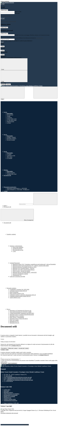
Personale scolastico (11, 288)
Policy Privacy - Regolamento (17, 317)
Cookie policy (7, 389)
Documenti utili (7, 222)
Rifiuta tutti (12, 348)
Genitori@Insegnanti (15, 263)
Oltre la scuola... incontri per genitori (21, 271)
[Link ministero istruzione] (7, 2)
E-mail (16, 35)
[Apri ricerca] (45, 92)
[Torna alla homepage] (29, 85)
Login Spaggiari (39, 37)
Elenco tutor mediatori (18, 247)
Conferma (8, 84)
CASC (14, 251)
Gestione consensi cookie (10, 399)
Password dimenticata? (6, 16)
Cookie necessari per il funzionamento (10, 359)
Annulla (2, 84)
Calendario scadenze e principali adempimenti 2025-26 (23, 295)
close (2, 99)
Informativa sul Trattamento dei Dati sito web (20, 310)
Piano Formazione (14, 292)
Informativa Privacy (8, 392)
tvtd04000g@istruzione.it (19, 378)
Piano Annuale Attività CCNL (17, 293)
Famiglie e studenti (11, 234)
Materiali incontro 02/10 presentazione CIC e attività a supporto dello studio (31, 265)
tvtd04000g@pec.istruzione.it (19, 380)
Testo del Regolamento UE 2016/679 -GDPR (20, 312)
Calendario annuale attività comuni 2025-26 (20, 296)
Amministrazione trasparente (10, 400)
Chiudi (2, 46)
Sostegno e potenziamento (16, 246)
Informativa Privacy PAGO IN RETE (19, 318)
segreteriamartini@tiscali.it (19, 377)
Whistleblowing (7, 398)
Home (5, 205)
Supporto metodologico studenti (20, 273)
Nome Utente (18, 11)
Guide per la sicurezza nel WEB (17, 276)
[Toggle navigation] (12, 92)
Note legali (6, 391)
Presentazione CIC (17, 275)
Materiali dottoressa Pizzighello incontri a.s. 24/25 (24, 267)
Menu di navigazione (28, 220)
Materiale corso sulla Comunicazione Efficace (24, 269)
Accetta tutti (23, 348)
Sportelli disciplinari (17, 248)
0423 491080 (9, 376)
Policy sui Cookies (14, 320)
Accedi (2, 4)
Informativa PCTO (14, 321)
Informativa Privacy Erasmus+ (17, 316)
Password (17, 13)
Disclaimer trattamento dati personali (9, 413)
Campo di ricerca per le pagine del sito (10, 204)
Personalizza (4, 348)
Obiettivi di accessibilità (9, 396)
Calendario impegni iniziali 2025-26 (18, 290)
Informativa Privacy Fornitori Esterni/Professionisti (22, 314)
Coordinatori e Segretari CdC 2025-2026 (19, 289)
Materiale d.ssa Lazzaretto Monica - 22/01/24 (23, 268)
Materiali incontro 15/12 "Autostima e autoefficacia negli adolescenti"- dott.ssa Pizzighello (34, 264)
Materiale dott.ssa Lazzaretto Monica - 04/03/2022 (25, 272)
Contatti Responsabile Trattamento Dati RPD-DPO (22, 313)
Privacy (9, 309)
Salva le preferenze (12, 363)
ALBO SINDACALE (15, 297)
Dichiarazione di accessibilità (10, 395)
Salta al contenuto (5, 1)
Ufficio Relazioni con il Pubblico (11, 393)
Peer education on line (18, 250)
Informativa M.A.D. (14, 322)
